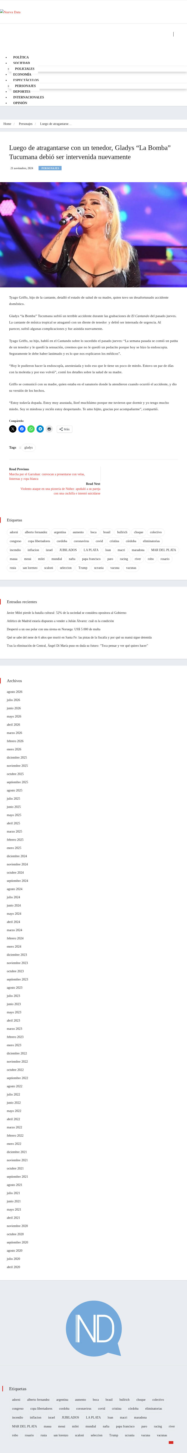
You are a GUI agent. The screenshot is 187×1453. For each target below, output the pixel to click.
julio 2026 (13, 700)
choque (138, 532)
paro (110, 559)
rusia (13, 568)
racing (124, 559)
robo (151, 559)
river (138, 559)
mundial (57, 559)
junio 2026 (14, 708)
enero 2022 (14, 1144)
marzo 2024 (14, 930)
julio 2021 (13, 1193)
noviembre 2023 (17, 963)
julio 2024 (13, 897)
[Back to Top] (171, 1442)
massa (13, 559)
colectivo (156, 532)
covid (99, 541)
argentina (60, 532)
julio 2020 (13, 1259)
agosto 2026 (14, 692)
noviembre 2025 (17, 765)
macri (121, 550)
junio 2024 (14, 905)
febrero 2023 (15, 1037)
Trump (82, 568)
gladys (28, 447)
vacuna (114, 568)
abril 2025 (13, 823)
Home (7, 124)
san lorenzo (30, 568)
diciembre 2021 (17, 1152)
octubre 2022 (15, 1070)
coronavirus (81, 541)
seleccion (66, 568)
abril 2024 (13, 922)
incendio (15, 550)
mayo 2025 (14, 815)
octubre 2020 (15, 1234)
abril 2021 (13, 1217)
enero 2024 (14, 946)
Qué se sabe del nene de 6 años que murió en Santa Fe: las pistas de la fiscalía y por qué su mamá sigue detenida (79, 637)
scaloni (48, 568)
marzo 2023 (14, 1028)
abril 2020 (13, 1267)
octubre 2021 (15, 1168)
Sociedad (21, 63)
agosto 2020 (14, 1250)
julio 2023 (13, 996)
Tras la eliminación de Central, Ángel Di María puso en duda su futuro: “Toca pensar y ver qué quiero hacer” (77, 645)
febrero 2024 (15, 938)
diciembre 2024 (17, 856)
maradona (138, 550)
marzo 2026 (14, 733)
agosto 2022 (14, 1086)
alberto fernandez (36, 532)
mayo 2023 (14, 1012)
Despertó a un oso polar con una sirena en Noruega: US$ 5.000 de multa (53, 629)
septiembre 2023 (17, 979)
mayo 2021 (14, 1209)
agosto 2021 (14, 1185)
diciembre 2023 (17, 954)
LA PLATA (91, 550)
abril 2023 (13, 1020)
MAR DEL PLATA (163, 550)
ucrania (99, 568)
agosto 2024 (14, 889)
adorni (14, 532)
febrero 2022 (15, 1135)
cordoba (62, 541)
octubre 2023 (15, 971)
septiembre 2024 (17, 881)
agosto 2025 (14, 790)
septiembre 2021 (17, 1176)
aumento (78, 532)
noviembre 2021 (17, 1160)
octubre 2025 (15, 774)
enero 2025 (14, 848)
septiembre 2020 (17, 1242)
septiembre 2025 (17, 782)
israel (49, 550)
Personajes (25, 124)
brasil (106, 532)
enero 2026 (14, 749)
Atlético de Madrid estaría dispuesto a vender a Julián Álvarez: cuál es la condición (60, 621)
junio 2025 (14, 807)
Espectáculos (26, 80)
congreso (15, 541)
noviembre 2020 (17, 1226)
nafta (72, 559)
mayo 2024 (14, 913)
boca (93, 532)
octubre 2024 (15, 872)
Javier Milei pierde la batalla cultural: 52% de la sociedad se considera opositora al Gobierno (66, 613)
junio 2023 (14, 1004)
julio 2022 (13, 1094)
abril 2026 (13, 724)
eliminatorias (151, 541)
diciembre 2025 (17, 757)
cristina (114, 541)
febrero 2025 (15, 839)
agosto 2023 (14, 987)
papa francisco (91, 559)
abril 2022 (13, 1119)
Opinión (20, 103)
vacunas (131, 568)
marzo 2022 (14, 1127)
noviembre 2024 (17, 864)
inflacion (33, 550)
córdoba (131, 541)
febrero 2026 (15, 741)
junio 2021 (14, 1201)
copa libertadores (39, 541)
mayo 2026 (14, 716)
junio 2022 (14, 1102)
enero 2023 (14, 1045)
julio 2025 (13, 798)
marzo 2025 (14, 831)
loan (108, 550)
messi (27, 559)
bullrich (122, 532)
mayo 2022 (14, 1111)
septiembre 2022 (17, 1078)
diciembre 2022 (17, 1053)
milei (41, 559)
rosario (165, 559)
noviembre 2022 (17, 1061)
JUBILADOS (68, 550)
